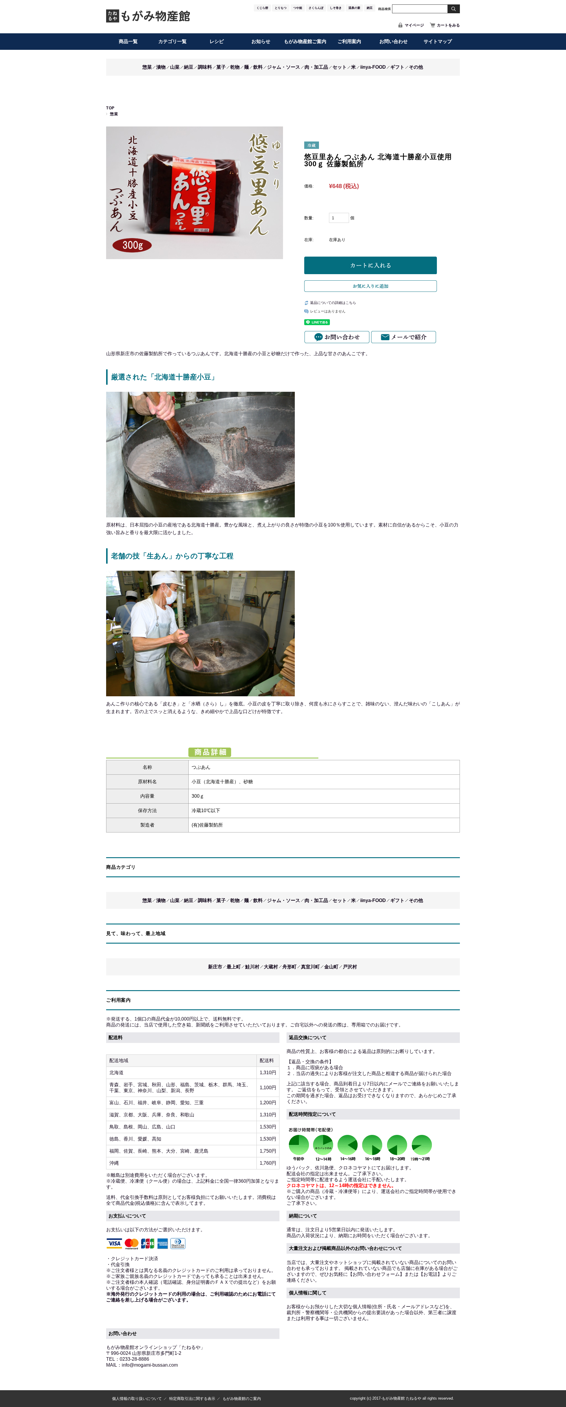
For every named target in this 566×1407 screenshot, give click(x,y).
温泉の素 (354, 7)
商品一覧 (128, 41)
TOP (110, 108)
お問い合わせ (393, 41)
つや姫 (297, 7)
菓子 (221, 67)
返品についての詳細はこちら (333, 303)
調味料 (205, 67)
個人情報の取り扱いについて (137, 1398)
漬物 (161, 67)
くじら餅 (262, 7)
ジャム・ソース (283, 67)
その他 (416, 67)
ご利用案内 (349, 41)
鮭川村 (252, 966)
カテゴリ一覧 (172, 41)
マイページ (414, 25)
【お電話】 (430, 1274)
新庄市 (215, 966)
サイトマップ (438, 41)
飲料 (258, 67)
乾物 (235, 67)
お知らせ (260, 41)
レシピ (217, 41)
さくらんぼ (316, 7)
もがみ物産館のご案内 (242, 1398)
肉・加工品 (316, 67)
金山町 (331, 966)
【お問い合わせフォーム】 (376, 1274)
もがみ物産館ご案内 (305, 41)
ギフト (397, 67)
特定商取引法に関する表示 (192, 1398)
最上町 (234, 966)
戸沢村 (350, 966)
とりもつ (281, 7)
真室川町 (310, 966)
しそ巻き (336, 7)
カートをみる (448, 25)
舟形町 (289, 966)
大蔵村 (271, 966)
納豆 (370, 7)
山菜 (175, 67)
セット (340, 67)
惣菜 (147, 67)
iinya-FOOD (373, 67)
